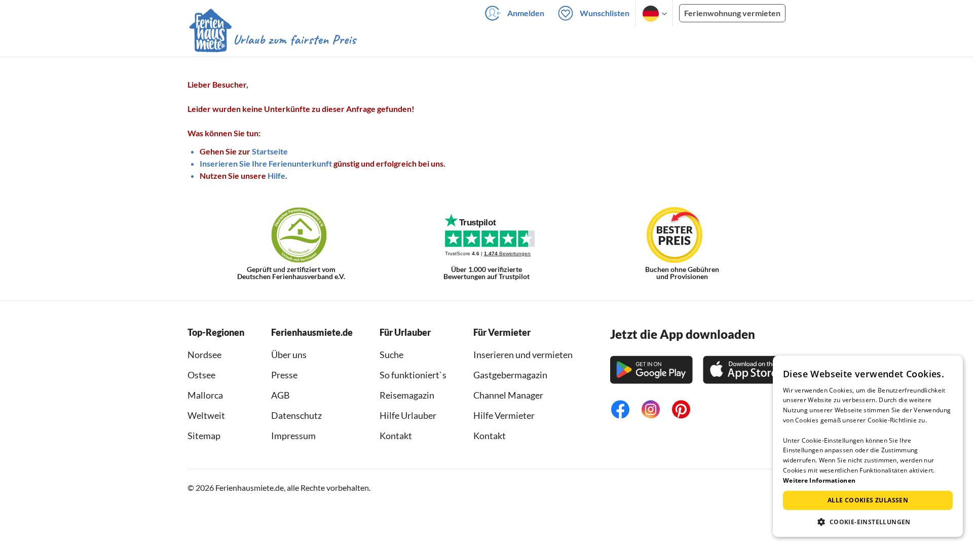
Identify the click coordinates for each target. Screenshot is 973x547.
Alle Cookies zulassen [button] (868, 500)
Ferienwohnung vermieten (732, 13)
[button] (868, 522)
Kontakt (396, 435)
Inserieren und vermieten (523, 354)
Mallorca (205, 395)
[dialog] (868, 446)
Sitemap (204, 435)
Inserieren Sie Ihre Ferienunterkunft (266, 163)
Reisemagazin (407, 395)
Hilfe (276, 175)
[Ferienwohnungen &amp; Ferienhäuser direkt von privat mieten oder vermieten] (272, 40)
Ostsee (201, 374)
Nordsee (204, 354)
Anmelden (525, 13)
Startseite (270, 151)
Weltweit (206, 415)
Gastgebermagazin (510, 374)
